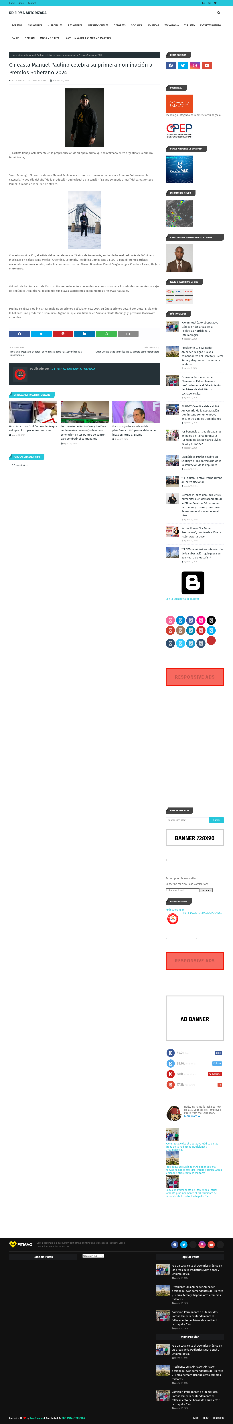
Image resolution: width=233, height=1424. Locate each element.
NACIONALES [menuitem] (35, 25)
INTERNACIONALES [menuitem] (98, 25)
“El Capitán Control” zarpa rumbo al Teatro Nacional (201, 480)
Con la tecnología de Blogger (182, 598)
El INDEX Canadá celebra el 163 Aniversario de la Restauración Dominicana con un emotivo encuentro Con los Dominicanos (201, 412)
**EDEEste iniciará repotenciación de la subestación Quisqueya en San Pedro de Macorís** (202, 553)
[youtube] (207, 65)
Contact (32, 3)
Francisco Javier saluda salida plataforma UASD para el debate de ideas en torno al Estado (134, 430)
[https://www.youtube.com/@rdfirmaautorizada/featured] (219, 65)
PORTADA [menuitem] (17, 25)
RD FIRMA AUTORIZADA (28, 13)
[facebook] (203, 3)
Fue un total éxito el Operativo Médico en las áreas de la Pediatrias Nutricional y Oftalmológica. (199, 329)
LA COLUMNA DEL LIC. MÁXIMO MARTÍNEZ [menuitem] (88, 38)
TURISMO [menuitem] (189, 25)
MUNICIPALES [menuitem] (55, 25)
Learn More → (192, 1116)
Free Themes (37, 1418)
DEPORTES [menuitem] (120, 25)
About (21, 3)
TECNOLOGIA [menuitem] (172, 25)
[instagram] (209, 3)
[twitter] (215, 3)
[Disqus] (194, 740)
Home (12, 3)
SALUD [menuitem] (15, 38)
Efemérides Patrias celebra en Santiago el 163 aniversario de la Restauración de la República (201, 461)
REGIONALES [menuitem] (75, 25)
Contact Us (218, 1418)
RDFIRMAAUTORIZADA (73, 1418)
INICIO (196, 1418)
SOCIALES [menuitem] (136, 25)
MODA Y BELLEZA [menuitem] (49, 38)
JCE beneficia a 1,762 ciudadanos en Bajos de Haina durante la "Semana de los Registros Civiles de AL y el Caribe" (201, 438)
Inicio (14, 55)
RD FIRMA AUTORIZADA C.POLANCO (30, 80)
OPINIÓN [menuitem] (30, 38)
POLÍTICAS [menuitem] (153, 25)
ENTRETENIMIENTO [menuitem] (210, 25)
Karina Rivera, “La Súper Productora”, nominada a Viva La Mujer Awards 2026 (201, 532)
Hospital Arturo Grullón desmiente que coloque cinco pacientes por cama (33, 428)
